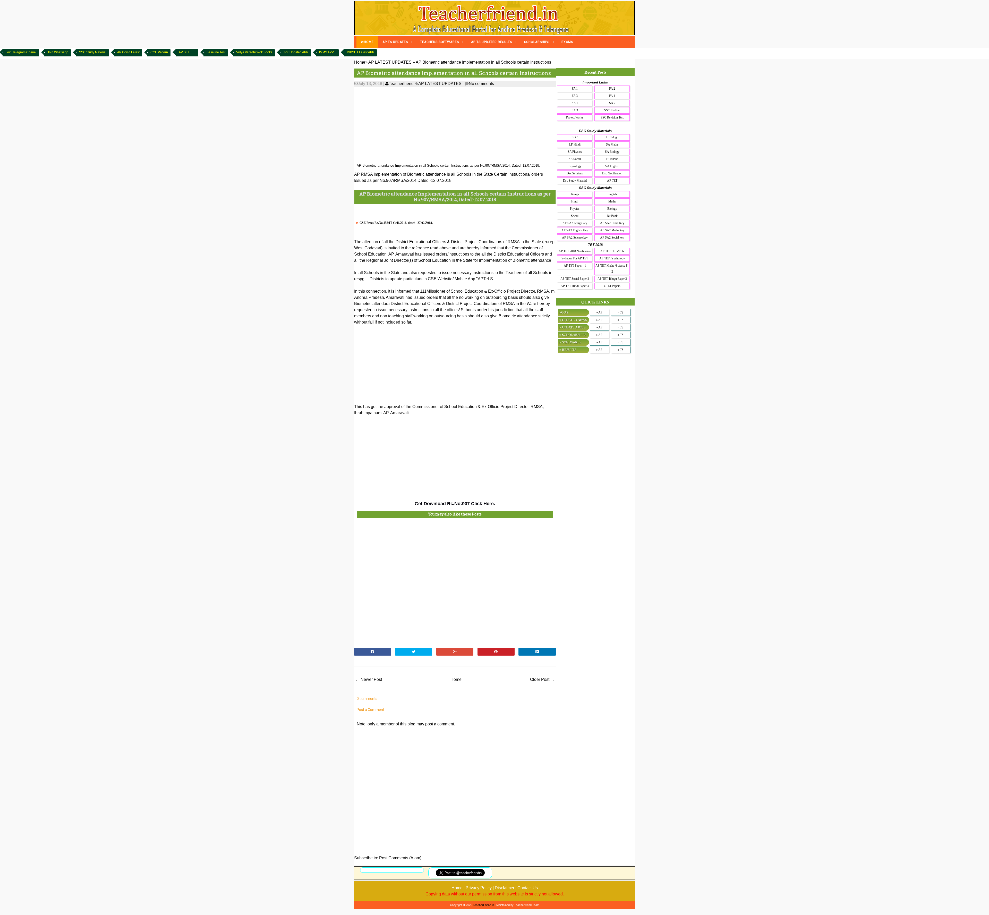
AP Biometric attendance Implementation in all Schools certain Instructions (454, 73)
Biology (612, 208)
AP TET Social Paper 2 (574, 279)
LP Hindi (575, 144)
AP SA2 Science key (575, 237)
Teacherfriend (401, 83)
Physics (574, 208)
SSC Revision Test (612, 117)
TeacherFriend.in (483, 904)
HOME (369, 42)
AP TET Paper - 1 (575, 265)
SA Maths (612, 144)
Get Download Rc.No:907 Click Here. (455, 503)
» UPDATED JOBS (572, 327)
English (612, 194)
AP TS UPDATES (395, 42)
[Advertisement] (455, 125)
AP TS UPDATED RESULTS (491, 42)
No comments (481, 83)
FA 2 (612, 88)
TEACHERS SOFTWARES (439, 42)
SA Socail (575, 159)
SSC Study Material (92, 52)
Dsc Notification (612, 173)
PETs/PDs (612, 159)
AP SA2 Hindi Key (612, 223)
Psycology (574, 166)
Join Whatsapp (57, 52)
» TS (621, 312)
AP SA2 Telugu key (574, 223)
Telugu (575, 194)
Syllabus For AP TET (574, 258)
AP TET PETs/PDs (612, 251)
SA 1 (575, 103)
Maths (612, 201)
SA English (612, 166)
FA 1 (575, 88)
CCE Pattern (159, 52)
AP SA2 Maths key (612, 230)
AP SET (184, 52)
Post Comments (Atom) (400, 858)
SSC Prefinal (612, 110)
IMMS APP (326, 52)
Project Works (574, 117)
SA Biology (612, 152)
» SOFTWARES (570, 342)
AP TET (612, 180)
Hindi (574, 201)
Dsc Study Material (575, 180)
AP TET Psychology (612, 258)
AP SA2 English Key (574, 230)
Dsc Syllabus (575, 173)
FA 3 (575, 96)
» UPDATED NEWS (573, 320)
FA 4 (612, 96)
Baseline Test (216, 52)
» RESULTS (567, 350)
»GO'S (563, 312)
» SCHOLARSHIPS (572, 335)
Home (456, 679)
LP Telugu (612, 137)
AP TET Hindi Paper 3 (575, 286)
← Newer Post (368, 679)
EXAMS (567, 42)
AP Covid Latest (128, 52)
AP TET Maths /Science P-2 (612, 268)
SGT (575, 137)
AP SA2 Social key (612, 237)
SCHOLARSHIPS (536, 42)
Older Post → (542, 679)
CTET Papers (612, 286)
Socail (574, 216)
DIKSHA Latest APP (360, 52)
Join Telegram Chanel (21, 52)
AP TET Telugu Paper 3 (612, 279)
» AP (599, 312)
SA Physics (575, 152)
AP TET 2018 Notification (575, 251)
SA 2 (612, 103)
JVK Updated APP (295, 52)
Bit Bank (612, 216)
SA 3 (575, 110)
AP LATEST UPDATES (440, 83)
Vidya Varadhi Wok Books (254, 52)
